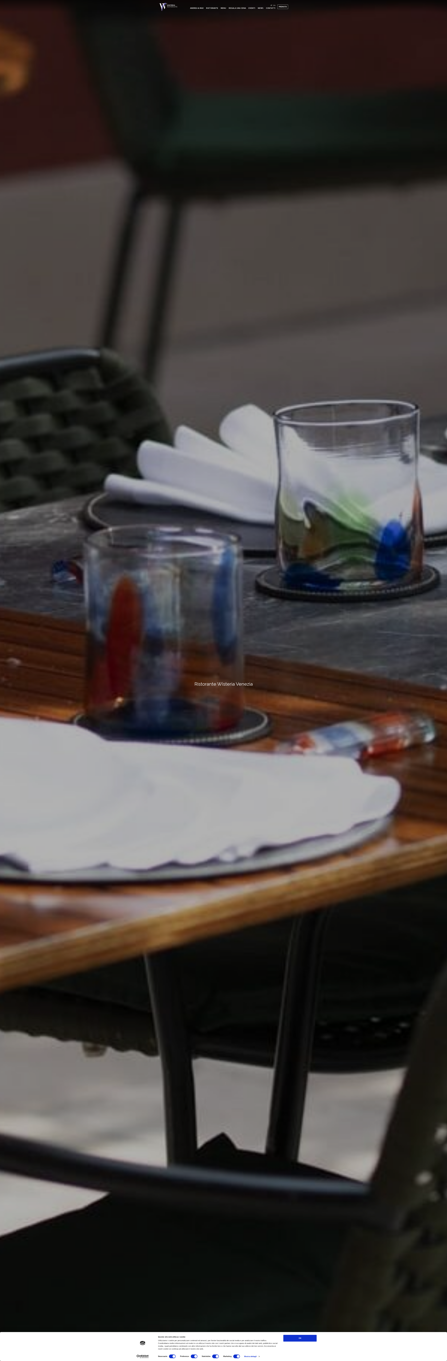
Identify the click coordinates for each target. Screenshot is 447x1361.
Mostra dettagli (250, 1356)
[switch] (191, 1356)
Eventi (252, 8)
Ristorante (212, 8)
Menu (223, 8)
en (274, 5)
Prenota (283, 7)
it (271, 5)
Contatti (270, 8)
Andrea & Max (197, 8)
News (260, 8)
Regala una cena (237, 8)
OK (300, 1338)
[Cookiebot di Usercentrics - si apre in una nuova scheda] (142, 1356)
